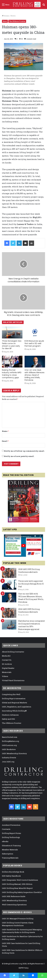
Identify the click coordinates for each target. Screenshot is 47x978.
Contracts (6, 829)
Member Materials (10, 849)
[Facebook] (7, 243)
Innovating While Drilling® (14, 711)
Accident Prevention (11, 825)
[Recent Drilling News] (23, 522)
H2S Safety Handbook (11, 876)
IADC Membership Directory (14, 753)
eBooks (5, 841)
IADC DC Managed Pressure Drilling (17, 918)
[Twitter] (13, 243)
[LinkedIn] (19, 243)
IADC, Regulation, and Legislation (16, 706)
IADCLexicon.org (9, 745)
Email (5, 441)
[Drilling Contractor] (25, 4)
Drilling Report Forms (11, 833)
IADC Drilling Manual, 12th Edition (17, 884)
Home (6, 16)
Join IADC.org (8, 761)
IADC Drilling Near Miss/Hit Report (17, 888)
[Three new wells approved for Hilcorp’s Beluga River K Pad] (9, 585)
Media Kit (6, 656)
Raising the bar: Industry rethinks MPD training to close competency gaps (11, 374)
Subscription (7, 854)
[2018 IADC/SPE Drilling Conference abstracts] (9, 573)
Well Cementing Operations (14, 904)
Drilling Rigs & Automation (13, 698)
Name (5, 431)
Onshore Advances (10, 715)
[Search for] (43, 5)
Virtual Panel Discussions (13, 680)
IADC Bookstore (9, 749)
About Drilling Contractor (13, 652)
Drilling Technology (11, 837)
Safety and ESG (8, 719)
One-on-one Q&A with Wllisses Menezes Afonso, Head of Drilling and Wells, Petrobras (34, 375)
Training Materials (10, 858)
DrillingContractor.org (13, 963)
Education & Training (11, 845)
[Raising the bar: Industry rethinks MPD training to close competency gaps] (12, 361)
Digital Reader (8, 668)
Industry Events (9, 757)
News (13, 16)
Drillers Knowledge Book (13, 872)
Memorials (6, 672)
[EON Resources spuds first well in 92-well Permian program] (35, 332)
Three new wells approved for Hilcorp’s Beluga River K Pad (31, 584)
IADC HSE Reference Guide (13, 896)
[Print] (31, 243)
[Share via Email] (25, 243)
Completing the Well (11, 694)
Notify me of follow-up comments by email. (24, 451)
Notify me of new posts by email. (19, 456)
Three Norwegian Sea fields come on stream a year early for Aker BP (11, 345)
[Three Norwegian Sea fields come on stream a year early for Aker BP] (12, 332)
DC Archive (7, 664)
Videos (5, 676)
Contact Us (6, 660)
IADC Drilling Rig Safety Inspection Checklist (22, 892)
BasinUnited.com (9, 737)
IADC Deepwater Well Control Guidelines (20, 880)
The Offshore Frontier (17, 21)
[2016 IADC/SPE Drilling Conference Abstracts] (9, 613)
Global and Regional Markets (14, 702)
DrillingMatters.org (10, 741)
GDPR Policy (23, 968)
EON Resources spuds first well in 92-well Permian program (34, 343)
